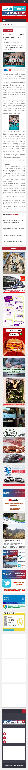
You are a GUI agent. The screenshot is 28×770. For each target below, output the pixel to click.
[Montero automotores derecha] (14, 476)
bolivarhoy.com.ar (18, 765)
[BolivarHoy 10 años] (14, 559)
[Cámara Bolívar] (14, 417)
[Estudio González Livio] (14, 367)
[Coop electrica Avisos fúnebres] (14, 602)
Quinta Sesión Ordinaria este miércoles (12, 241)
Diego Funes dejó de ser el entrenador (12, 235)
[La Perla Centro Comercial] (14, 263)
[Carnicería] (14, 445)
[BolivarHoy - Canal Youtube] (14, 500)
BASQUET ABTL (8, 30)
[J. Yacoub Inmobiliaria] (14, 392)
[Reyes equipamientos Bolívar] (14, 284)
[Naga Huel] (14, 530)
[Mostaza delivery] (14, 342)
